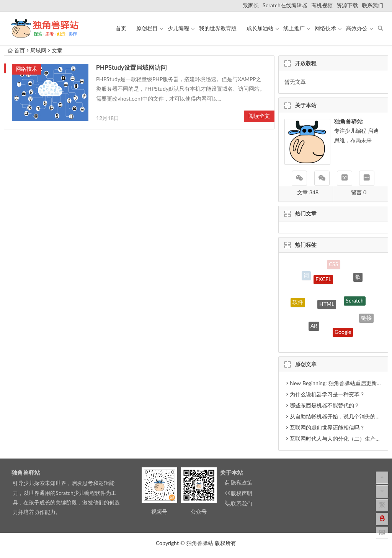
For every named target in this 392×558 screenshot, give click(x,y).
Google (343, 327)
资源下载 (347, 5)
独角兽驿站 (25, 473)
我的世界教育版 (218, 28)
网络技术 (325, 28)
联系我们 (372, 5)
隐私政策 (241, 483)
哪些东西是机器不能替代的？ (324, 405)
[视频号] (344, 178)
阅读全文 (259, 116)
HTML (326, 297)
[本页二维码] (382, 533)
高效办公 (357, 28)
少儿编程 (178, 28)
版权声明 (241, 493)
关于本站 (231, 473)
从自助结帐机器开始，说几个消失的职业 (338, 417)
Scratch (355, 295)
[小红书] (366, 178)
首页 (121, 28)
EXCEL (323, 274)
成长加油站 (260, 28)
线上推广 (294, 28)
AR (313, 321)
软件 (297, 299)
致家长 (251, 5)
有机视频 (322, 5)
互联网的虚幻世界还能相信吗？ (327, 428)
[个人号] (322, 178)
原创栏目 (147, 28)
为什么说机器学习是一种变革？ (327, 394)
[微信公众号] (299, 178)
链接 (366, 316)
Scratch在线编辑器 (285, 5)
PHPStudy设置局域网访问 (131, 68)
